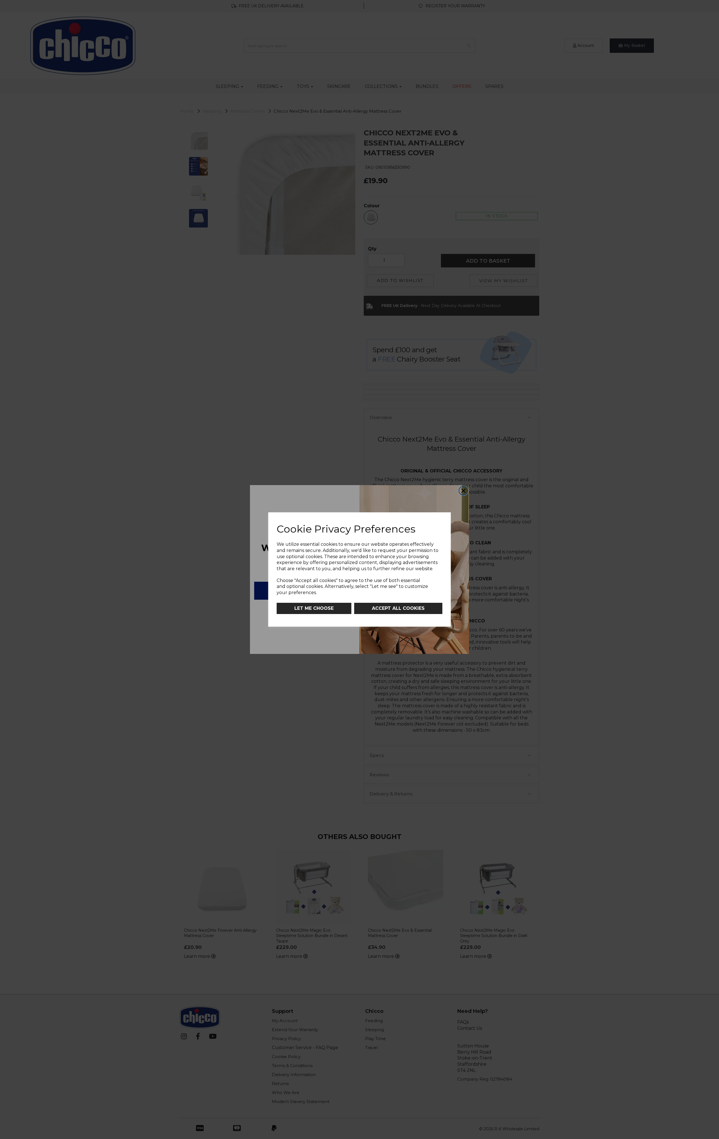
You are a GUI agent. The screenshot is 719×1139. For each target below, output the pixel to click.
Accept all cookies (398, 608)
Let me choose (314, 608)
